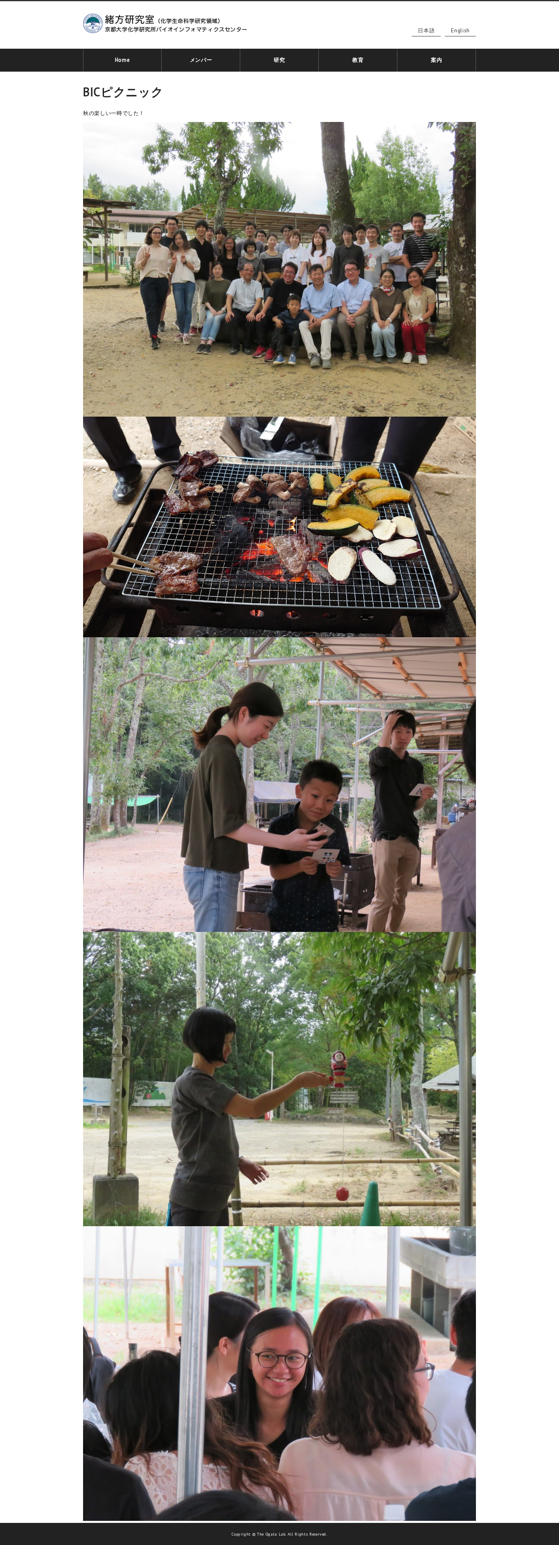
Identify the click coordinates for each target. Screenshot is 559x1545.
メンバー (201, 59)
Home (122, 59)
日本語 (426, 30)
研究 (279, 59)
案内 (436, 59)
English (460, 30)
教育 (357, 59)
